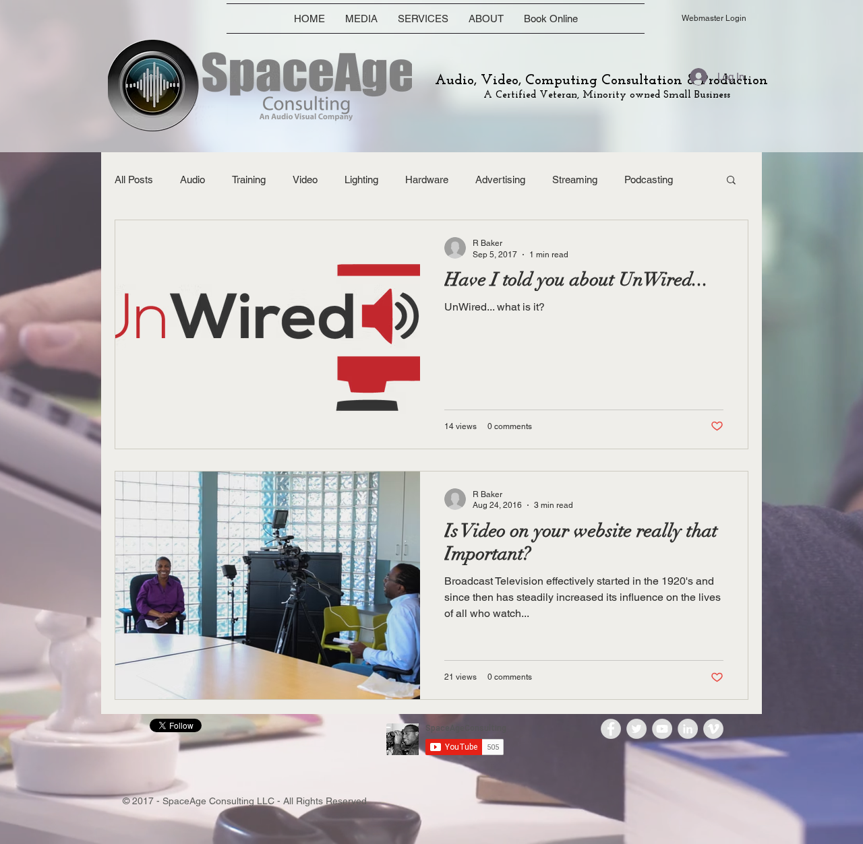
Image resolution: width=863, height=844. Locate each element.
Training (249, 179)
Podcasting (648, 179)
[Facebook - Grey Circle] (611, 729)
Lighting (361, 179)
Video (305, 179)
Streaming (574, 179)
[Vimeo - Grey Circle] (713, 729)
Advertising (500, 179)
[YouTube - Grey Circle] (662, 729)
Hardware (426, 179)
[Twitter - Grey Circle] (636, 729)
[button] (731, 181)
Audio (192, 179)
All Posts (134, 179)
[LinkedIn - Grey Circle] (688, 729)
